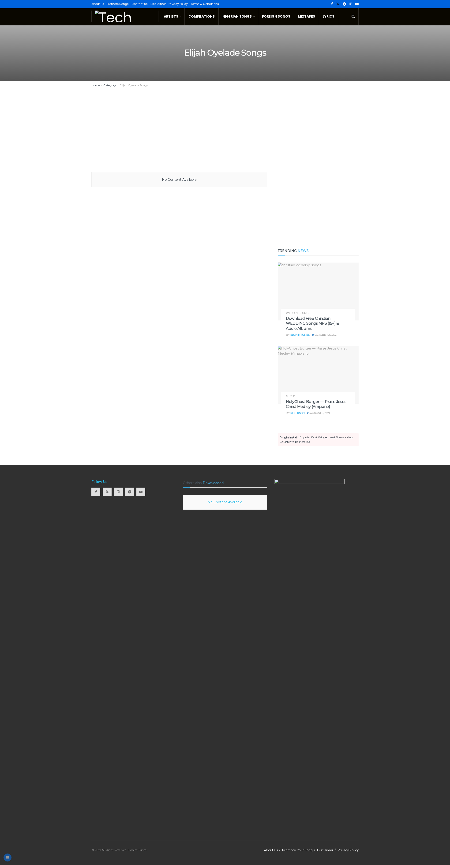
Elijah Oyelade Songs (134, 85)
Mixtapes (306, 16)
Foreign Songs (276, 16)
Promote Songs (118, 4)
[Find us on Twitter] (337, 4)
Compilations (201, 16)
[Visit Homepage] (125, 16)
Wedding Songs (298, 313)
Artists (171, 16)
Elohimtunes (300, 334)
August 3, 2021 (319, 413)
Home (95, 85)
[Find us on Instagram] (350, 4)
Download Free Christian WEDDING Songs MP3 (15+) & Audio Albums (312, 323)
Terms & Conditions (205, 4)
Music (290, 396)
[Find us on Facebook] (332, 4)
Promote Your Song (297, 850)
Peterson (297, 413)
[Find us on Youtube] (357, 4)
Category (109, 85)
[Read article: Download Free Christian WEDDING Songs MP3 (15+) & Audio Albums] (318, 291)
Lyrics (328, 16)
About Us (97, 4)
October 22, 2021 (326, 334)
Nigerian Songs (237, 16)
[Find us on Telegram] (344, 4)
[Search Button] (353, 16)
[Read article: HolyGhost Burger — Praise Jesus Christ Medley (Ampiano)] (318, 375)
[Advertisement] (225, 132)
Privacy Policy (178, 4)
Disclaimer (158, 4)
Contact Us (139, 4)
